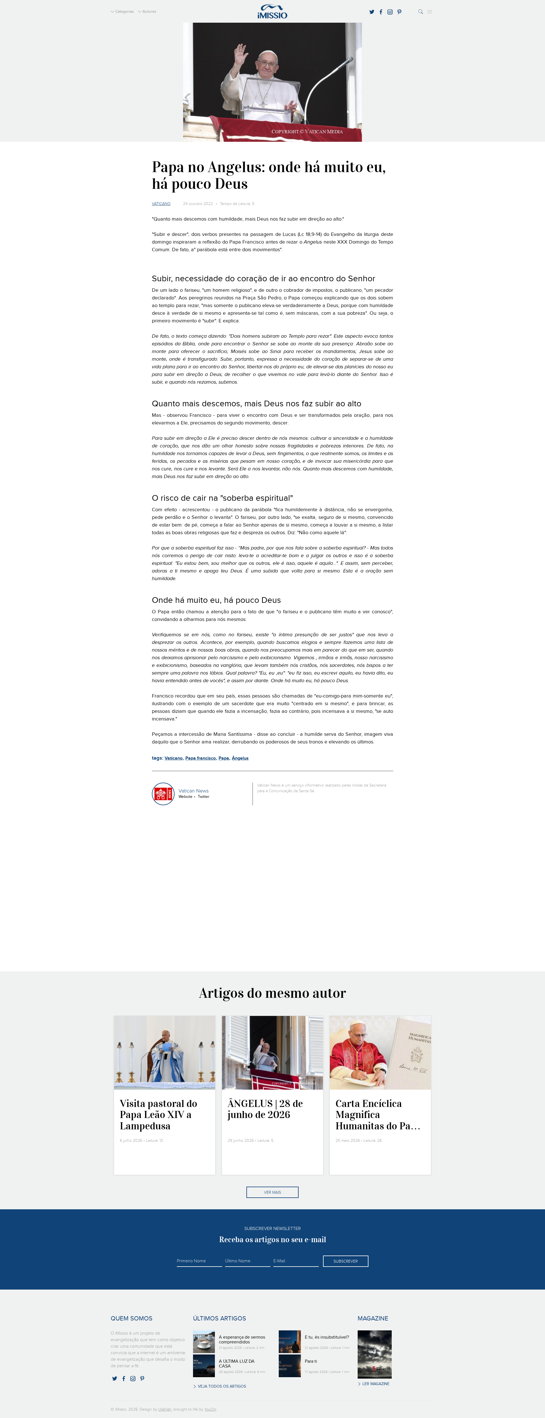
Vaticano (161, 204)
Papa (224, 758)
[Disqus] (272, 887)
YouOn (210, 1409)
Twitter (203, 796)
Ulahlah (164, 1409)
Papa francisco (200, 758)
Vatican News (194, 791)
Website (185, 796)
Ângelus (240, 758)
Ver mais (272, 1192)
